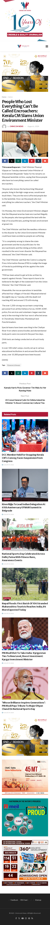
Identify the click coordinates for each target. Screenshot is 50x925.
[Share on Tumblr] (38, 161)
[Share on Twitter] (12, 161)
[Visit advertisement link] (25, 20)
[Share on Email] (45, 161)
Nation (10, 97)
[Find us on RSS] (32, 918)
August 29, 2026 (8, 464)
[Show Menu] (47, 46)
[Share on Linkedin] (25, 161)
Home (4, 97)
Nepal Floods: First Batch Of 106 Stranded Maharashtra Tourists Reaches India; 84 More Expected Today (25, 606)
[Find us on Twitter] (19, 918)
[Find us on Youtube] (23, 918)
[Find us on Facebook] (16, 918)
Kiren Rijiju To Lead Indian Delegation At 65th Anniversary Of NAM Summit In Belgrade (23, 507)
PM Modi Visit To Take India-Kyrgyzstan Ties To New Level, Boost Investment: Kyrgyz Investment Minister (24, 656)
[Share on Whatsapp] (18, 161)
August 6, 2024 (33, 126)
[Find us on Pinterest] (29, 918)
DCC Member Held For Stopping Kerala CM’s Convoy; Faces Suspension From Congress (23, 458)
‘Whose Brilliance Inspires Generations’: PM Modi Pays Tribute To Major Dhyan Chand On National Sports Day (24, 705)
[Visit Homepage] (23, 46)
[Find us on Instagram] (26, 918)
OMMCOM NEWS (16, 126)
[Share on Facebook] (5, 161)
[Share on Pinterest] (32, 161)
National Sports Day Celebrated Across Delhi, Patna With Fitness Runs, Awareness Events (23, 557)
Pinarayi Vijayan (13, 365)
